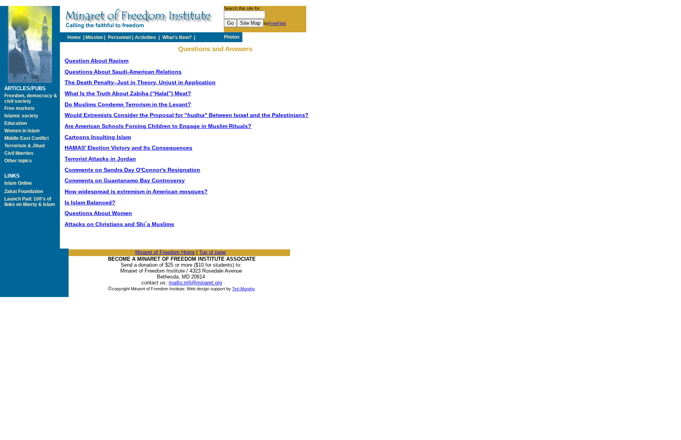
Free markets (19, 108)
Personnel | (120, 37)
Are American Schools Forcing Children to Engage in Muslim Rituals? (158, 126)
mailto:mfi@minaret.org (195, 283)
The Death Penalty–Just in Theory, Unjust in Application (140, 82)
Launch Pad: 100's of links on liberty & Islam (29, 201)
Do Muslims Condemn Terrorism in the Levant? (128, 104)
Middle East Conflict (26, 138)
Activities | (148, 37)
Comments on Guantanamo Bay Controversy (125, 180)
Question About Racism (96, 61)
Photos (232, 37)
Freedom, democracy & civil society (30, 98)
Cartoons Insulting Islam (98, 137)
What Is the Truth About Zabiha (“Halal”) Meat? (128, 93)
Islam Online (18, 183)
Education (15, 123)
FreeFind (277, 23)
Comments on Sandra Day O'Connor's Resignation (132, 170)
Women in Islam (22, 131)
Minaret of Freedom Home (165, 252)
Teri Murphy (243, 288)
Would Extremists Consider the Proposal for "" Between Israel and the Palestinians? (187, 115)
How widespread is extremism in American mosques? (136, 191)
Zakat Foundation (23, 191)
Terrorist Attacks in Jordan (100, 159)
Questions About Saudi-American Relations (123, 72)
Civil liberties (18, 153)
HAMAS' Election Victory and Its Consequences (128, 148)
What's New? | (178, 37)
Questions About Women (98, 213)
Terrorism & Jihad (24, 146)
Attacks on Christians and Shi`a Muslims (119, 224)
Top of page (212, 252)
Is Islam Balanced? (90, 202)
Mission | (96, 37)
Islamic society (21, 116)
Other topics (18, 160)
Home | (76, 37)
